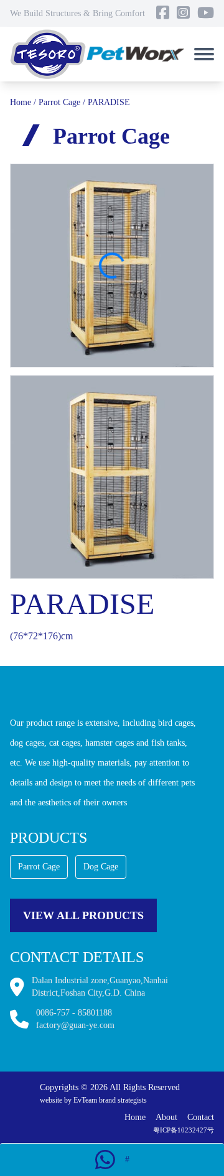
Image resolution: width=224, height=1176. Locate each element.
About (166, 1117)
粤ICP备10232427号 (183, 1130)
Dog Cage (100, 866)
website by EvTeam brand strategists (93, 1100)
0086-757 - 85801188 (74, 1012)
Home (20, 102)
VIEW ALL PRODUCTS (83, 915)
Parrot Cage (59, 102)
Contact (200, 1117)
